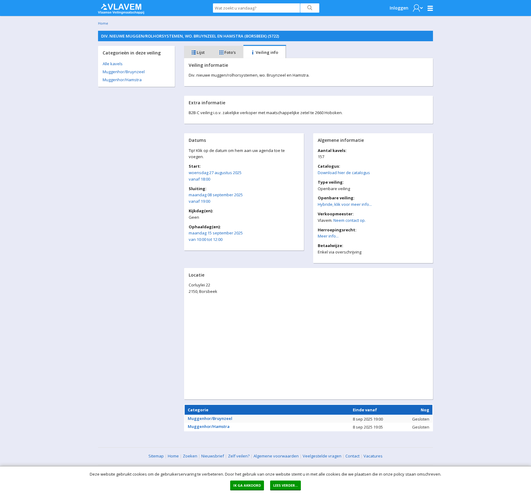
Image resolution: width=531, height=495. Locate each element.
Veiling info (266, 52)
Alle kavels (113, 63)
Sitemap (156, 456)
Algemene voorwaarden (276, 456)
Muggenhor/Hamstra (122, 79)
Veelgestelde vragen (322, 456)
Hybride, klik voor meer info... (345, 204)
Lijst (200, 52)
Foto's (229, 52)
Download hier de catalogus (344, 172)
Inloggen (399, 8)
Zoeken (190, 456)
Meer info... (328, 236)
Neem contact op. (349, 220)
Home (103, 23)
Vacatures (373, 456)
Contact (352, 456)
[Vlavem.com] (121, 7)
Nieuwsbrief (212, 456)
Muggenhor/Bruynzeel (124, 71)
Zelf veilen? (239, 456)
